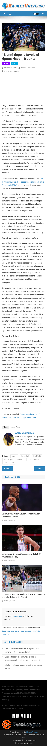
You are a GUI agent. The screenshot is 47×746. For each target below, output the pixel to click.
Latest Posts (15, 427)
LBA (5, 463)
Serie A (5, 63)
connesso (18, 616)
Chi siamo (17, 740)
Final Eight (37, 456)
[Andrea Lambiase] (8, 439)
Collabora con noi (30, 740)
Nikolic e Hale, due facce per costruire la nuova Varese (23, 666)
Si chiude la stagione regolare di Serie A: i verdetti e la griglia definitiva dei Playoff (23, 595)
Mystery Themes (32, 732)
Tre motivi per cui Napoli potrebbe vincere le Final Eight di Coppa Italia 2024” (23, 182)
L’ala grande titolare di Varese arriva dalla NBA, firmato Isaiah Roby (21, 555)
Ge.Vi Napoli (8, 459)
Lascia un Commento (12, 71)
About (5, 427)
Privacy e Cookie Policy (25, 743)
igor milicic (21, 459)
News (14, 63)
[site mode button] (36, 14)
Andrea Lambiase (28, 68)
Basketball (25, 456)
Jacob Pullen (34, 459)
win (12, 463)
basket (14, 456)
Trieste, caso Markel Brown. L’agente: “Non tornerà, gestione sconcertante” (22, 650)
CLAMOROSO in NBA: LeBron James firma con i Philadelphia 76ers (21, 515)
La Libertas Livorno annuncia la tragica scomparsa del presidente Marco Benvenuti (22, 658)
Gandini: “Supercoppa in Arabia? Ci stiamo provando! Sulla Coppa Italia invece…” (9, 469)
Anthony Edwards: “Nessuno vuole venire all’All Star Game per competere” (40, 469)
